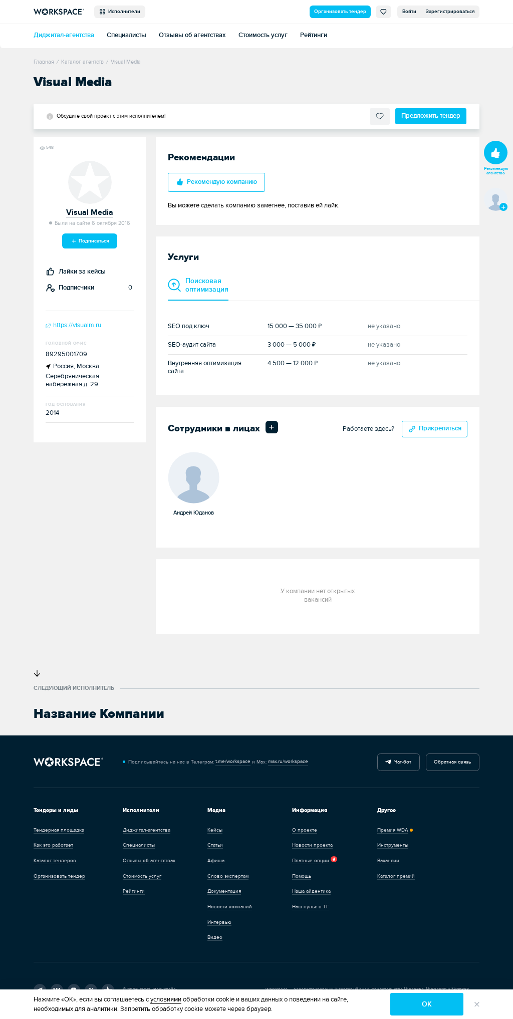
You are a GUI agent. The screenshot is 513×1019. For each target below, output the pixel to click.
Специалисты (126, 35)
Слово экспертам (227, 876)
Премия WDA (392, 830)
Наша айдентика (311, 891)
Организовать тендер (340, 12)
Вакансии (388, 861)
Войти (409, 12)
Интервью (219, 922)
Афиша (215, 861)
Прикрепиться (440, 428)
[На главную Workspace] (68, 762)
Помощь (301, 876)
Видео (214, 937)
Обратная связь (452, 762)
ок (427, 1004)
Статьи (215, 845)
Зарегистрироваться (450, 12)
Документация (224, 891)
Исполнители (122, 12)
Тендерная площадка (59, 830)
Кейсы (214, 830)
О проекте (304, 830)
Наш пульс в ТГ (310, 907)
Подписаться (93, 241)
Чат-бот (401, 762)
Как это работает (53, 845)
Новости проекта (312, 845)
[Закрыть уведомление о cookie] (477, 1004)
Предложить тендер (430, 116)
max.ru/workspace (288, 761)
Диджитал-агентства (64, 35)
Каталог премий (396, 876)
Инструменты (392, 845)
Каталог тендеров (55, 861)
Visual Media (89, 212)
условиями (165, 999)
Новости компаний (229, 907)
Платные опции (310, 861)
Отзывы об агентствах (192, 35)
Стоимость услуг (263, 35)
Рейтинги (313, 35)
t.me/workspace (232, 761)
